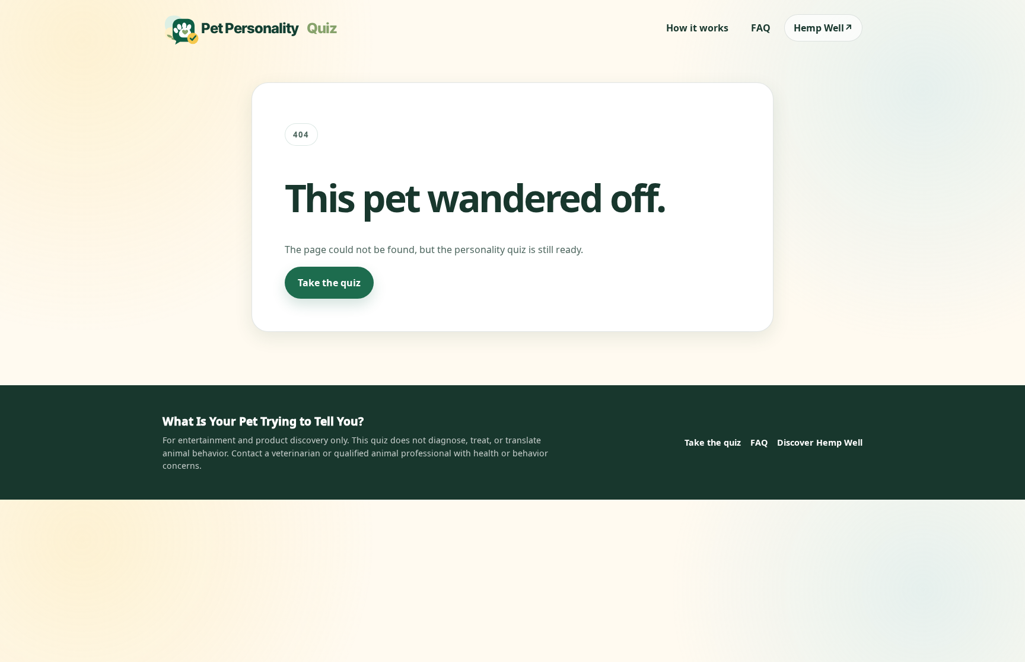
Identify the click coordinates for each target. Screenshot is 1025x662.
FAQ (761, 27)
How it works (697, 27)
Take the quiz (329, 282)
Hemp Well (823, 27)
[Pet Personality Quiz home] (254, 28)
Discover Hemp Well (819, 442)
